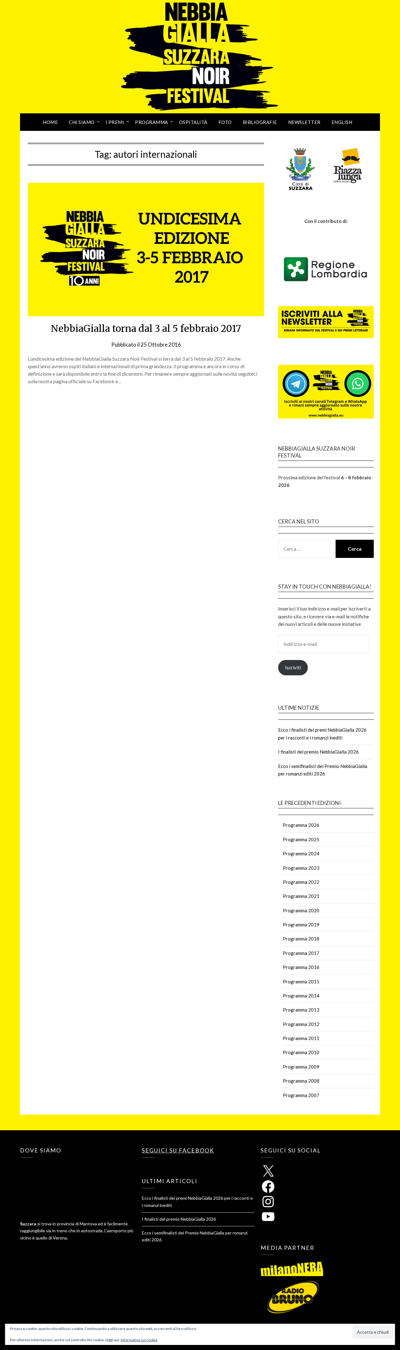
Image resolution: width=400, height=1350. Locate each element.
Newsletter (304, 122)
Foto (225, 122)
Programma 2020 (301, 910)
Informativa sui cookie (139, 1339)
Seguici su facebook (178, 1150)
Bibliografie (260, 122)
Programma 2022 (301, 882)
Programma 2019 (301, 924)
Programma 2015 (301, 981)
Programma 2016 (301, 967)
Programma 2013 (301, 1009)
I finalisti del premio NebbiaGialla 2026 (318, 752)
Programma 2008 (301, 1081)
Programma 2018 (301, 938)
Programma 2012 (301, 1024)
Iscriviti (293, 667)
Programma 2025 (301, 839)
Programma (151, 122)
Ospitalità (193, 122)
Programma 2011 (301, 1038)
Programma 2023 (301, 868)
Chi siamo (82, 122)
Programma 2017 (301, 953)
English (342, 122)
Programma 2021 (301, 896)
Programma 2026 (301, 825)
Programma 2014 (301, 995)
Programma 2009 (301, 1066)
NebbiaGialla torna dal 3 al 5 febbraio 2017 (146, 328)
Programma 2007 (301, 1095)
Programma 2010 (301, 1052)
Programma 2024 (301, 853)
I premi (115, 122)
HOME (50, 122)
